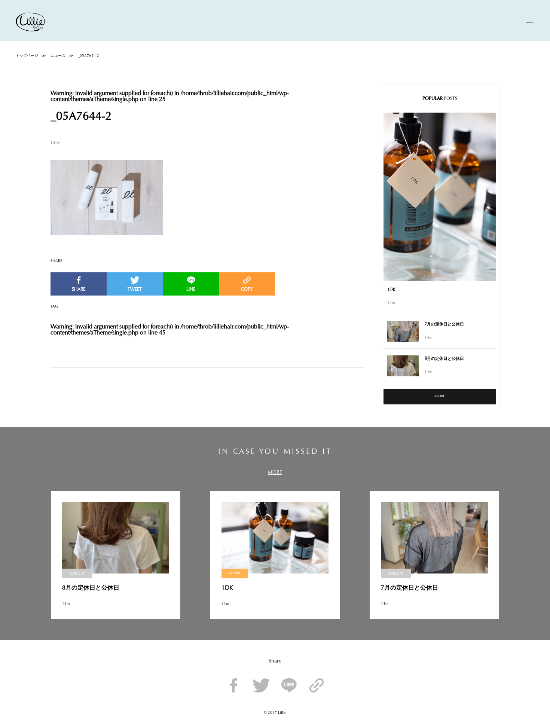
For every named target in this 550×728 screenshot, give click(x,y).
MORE (439, 396)
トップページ (27, 56)
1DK (391, 290)
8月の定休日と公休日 (444, 359)
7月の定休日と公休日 (444, 324)
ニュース (58, 56)
